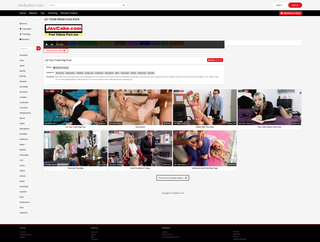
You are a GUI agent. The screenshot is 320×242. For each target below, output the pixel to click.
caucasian (109, 73)
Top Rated (26, 29)
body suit (89, 73)
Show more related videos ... (172, 177)
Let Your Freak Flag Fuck (76, 127)
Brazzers (60, 73)
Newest (33, 13)
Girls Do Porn (167, 234)
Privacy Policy (26, 234)
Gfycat (236, 231)
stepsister (70, 73)
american (142, 73)
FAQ (92, 237)
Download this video (54, 50)
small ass (99, 73)
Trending (52, 13)
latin (117, 73)
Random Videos (69, 13)
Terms (23, 232)
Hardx (235, 236)
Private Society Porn (170, 237)
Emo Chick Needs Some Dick (269, 127)
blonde (151, 73)
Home (23, 13)
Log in (93, 234)
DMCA (22, 237)
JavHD (164, 232)
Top (42, 13)
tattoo (133, 73)
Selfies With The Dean (205, 127)
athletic (80, 73)
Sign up (295, 5)
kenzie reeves (61, 67)
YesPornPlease (239, 239)
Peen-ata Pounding (75, 168)
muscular (125, 73)
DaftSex (236, 234)
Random (26, 39)
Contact (94, 239)
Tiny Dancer (140, 127)
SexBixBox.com (31, 5)
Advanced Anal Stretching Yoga (204, 168)
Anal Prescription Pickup (140, 168)
